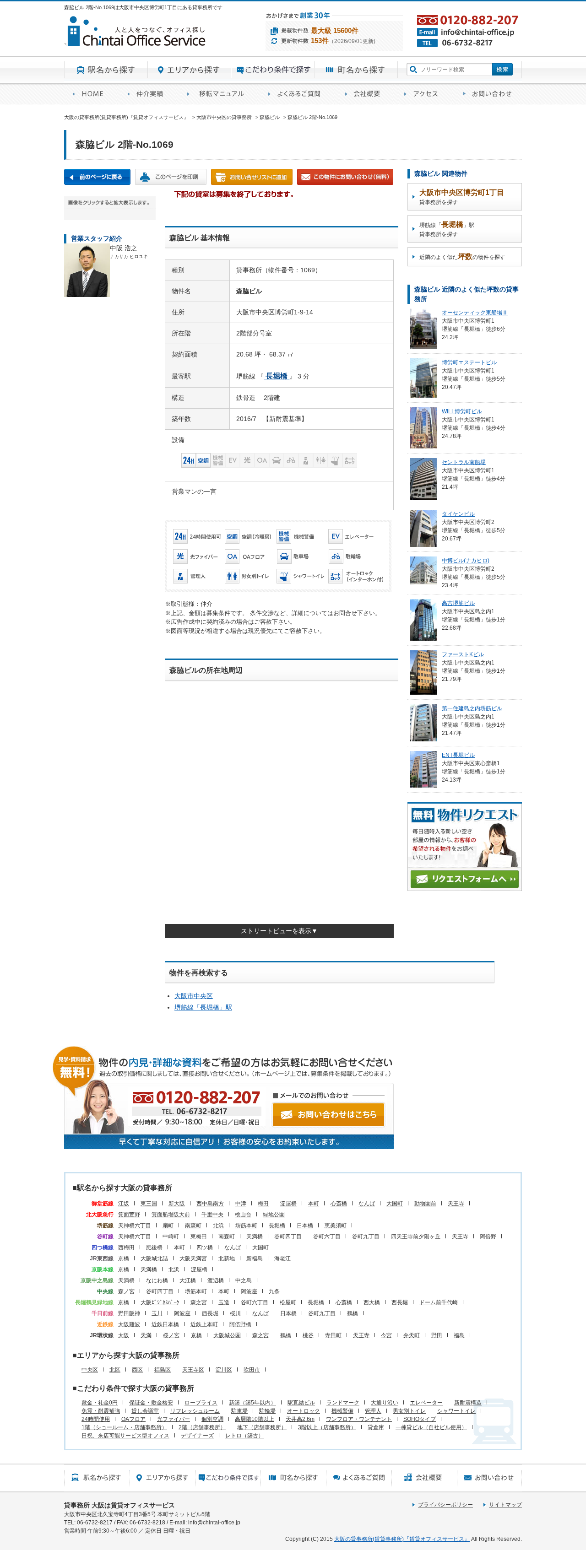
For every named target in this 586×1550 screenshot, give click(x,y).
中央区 (89, 1369)
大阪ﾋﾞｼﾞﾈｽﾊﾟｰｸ (160, 1302)
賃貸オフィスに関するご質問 (298, 94)
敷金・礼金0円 (99, 1402)
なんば (366, 1203)
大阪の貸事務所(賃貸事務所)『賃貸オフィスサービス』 (402, 1539)
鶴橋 (352, 1313)
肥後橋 (154, 1247)
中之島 (243, 1280)
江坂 (123, 1203)
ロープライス (200, 1402)
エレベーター (426, 1402)
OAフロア (133, 1419)
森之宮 (198, 1302)
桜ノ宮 (171, 1335)
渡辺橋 (215, 1280)
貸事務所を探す (461, 197)
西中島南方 (210, 1203)
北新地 (226, 1258)
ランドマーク (342, 1402)
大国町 (394, 1203)
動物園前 (425, 1203)
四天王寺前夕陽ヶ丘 (415, 1236)
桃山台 (243, 1214)
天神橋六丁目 (134, 1225)
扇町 (168, 1225)
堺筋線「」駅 (203, 1007)
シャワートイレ (456, 1411)
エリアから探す (189, 70)
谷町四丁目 (288, 1236)
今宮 (386, 1335)
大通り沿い (384, 1402)
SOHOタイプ (419, 1419)
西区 (137, 1369)
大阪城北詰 (154, 1258)
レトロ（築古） (244, 1435)
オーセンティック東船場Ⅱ (475, 312)
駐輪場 (267, 1411)
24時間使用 (95, 1419)
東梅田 (198, 1236)
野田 (436, 1335)
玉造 (223, 1302)
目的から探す (273, 70)
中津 (240, 1203)
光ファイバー (173, 1419)
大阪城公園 (227, 1335)
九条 (274, 1291)
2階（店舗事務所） (202, 1427)
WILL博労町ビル (462, 411)
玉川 (157, 1313)
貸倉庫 (376, 1427)
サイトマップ (505, 1504)
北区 (114, 1369)
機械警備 (342, 1411)
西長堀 (399, 1302)
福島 (459, 1335)
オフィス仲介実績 (148, 94)
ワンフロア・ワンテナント (359, 1419)
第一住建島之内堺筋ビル (472, 708)
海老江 (282, 1258)
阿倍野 (488, 1236)
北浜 (218, 1225)
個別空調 (212, 1419)
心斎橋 (339, 1203)
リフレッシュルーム (195, 1411)
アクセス (425, 94)
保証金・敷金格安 (151, 1402)
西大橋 (372, 1302)
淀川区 (224, 1369)
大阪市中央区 (193, 995)
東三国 (149, 1203)
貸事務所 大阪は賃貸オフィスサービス (119, 1505)
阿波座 (249, 1291)
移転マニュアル (219, 94)
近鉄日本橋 (165, 1324)
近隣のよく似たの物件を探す (462, 256)
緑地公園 (274, 1214)
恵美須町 (336, 1225)
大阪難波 (129, 1324)
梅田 (263, 1203)
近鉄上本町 (204, 1324)
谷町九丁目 (366, 1236)
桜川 (235, 1313)
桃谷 (308, 1335)
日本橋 (305, 1225)
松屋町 (288, 1302)
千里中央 (212, 1214)
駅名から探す (106, 70)
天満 (146, 1335)
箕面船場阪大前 (171, 1214)
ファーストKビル (463, 654)
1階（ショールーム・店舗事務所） (124, 1427)
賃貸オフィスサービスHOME (91, 94)
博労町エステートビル (469, 362)
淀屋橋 (288, 1203)
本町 (313, 1203)
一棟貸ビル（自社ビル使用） (431, 1427)
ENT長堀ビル (458, 755)
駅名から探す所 (97, 1477)
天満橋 (254, 1236)
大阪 (123, 1335)
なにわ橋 (157, 1280)
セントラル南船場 (464, 462)
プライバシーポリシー (445, 1504)
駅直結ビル (301, 1402)
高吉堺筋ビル (458, 603)
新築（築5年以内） (252, 1402)
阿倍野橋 (240, 1324)
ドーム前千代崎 (438, 1302)
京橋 (123, 1258)
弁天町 (411, 1335)
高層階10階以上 (254, 1419)
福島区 (162, 1369)
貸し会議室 (145, 1411)
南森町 (193, 1225)
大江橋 (187, 1280)
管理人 (373, 1411)
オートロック (303, 1411)
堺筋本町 (246, 1225)
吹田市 (252, 1369)
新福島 (254, 1258)
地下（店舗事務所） (262, 1427)
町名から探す (356, 70)
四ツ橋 (204, 1247)
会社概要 (366, 94)
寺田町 (333, 1335)
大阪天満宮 (193, 1258)
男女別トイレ (409, 1411)
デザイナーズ (197, 1435)
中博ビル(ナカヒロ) (465, 560)
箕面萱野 (129, 1214)
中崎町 (171, 1236)
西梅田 (126, 1247)
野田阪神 (129, 1313)
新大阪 (176, 1203)
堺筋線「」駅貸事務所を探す (446, 229)
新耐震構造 (468, 1402)
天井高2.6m (300, 1419)
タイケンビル (458, 514)
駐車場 (239, 1411)
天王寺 (456, 1203)
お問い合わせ (488, 94)
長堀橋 (277, 1225)
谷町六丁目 (327, 1236)
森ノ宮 (126, 1291)
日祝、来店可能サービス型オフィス (125, 1435)
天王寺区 (193, 1369)
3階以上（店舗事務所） (327, 1427)
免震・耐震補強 (100, 1411)
